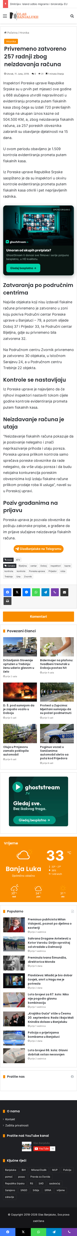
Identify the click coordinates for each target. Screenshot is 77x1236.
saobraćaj (54, 1183)
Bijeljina (23, 565)
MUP (55, 1169)
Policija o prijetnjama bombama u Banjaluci (44, 1035)
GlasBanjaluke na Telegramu (40, 549)
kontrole (21, 571)
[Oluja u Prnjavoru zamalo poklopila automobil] (20, 733)
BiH (24, 1169)
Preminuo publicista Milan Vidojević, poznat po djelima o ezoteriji (50, 923)
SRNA (48, 1190)
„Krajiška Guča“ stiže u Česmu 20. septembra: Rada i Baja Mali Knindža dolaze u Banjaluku (51, 1017)
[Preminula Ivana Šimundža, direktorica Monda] (14, 963)
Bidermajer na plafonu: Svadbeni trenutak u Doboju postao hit (56, 664)
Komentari (38, 616)
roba (62, 571)
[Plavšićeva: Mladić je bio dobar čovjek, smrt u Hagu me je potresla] (14, 980)
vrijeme (61, 1190)
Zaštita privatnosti (16, 1125)
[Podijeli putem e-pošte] (64, 592)
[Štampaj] (7, 601)
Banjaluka (10, 1169)
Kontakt (10, 1119)
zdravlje (9, 1196)
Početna (12, 32)
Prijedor (53, 571)
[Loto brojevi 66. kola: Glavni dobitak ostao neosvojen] (14, 1055)
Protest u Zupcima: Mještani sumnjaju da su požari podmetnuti (55, 709)
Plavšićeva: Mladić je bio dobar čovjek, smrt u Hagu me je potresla (50, 979)
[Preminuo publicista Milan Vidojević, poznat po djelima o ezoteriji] (14, 924)
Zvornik (28, 576)
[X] (17, 592)
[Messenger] (26, 592)
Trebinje (9, 576)
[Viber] (55, 592)
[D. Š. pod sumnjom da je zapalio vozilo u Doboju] (20, 692)
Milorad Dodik (39, 1169)
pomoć (9, 1176)
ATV (18, 559)
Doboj (43, 565)
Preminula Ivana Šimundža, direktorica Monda (47, 960)
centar (33, 565)
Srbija (36, 1190)
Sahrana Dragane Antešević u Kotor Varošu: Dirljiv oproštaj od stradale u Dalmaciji (49, 942)
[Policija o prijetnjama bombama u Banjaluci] (14, 1038)
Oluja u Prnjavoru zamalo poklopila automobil (16, 751)
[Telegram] (45, 592)
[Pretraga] (72, 17)
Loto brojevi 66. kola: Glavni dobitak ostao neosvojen (48, 1052)
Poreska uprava (37, 571)
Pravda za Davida (40, 1176)
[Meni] (5, 17)
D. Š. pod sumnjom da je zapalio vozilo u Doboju (18, 709)
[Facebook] (7, 592)
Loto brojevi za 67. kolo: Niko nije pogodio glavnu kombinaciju (48, 998)
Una (18, 576)
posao (21, 1176)
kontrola (9, 571)
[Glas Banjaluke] (24, 16)
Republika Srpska (14, 1183)
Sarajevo (10, 1190)
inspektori (56, 565)
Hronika (24, 32)
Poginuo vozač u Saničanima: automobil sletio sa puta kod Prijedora (54, 752)
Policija (67, 1169)
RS (31, 1183)
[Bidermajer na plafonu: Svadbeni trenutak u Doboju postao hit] (57, 646)
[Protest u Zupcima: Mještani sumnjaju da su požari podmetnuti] (57, 692)
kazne (67, 565)
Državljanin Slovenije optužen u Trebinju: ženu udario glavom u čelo (18, 666)
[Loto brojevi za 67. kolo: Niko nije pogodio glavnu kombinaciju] (14, 999)
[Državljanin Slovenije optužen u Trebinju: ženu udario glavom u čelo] (20, 646)
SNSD (24, 1190)
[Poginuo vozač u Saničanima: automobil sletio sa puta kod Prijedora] (57, 733)
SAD (41, 1183)
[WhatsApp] (36, 592)
